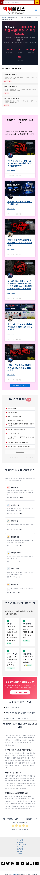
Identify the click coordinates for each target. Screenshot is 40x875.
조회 (37, 2)
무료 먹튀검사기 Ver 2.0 (20, 692)
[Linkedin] (37, 863)
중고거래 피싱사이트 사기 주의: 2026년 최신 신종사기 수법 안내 (19, 326)
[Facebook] (3, 863)
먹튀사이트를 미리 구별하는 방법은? (17, 718)
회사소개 (20, 840)
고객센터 (20, 849)
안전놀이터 (20, 853)
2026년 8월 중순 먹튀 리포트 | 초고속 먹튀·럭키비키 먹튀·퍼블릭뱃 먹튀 (19, 163)
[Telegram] (17, 863)
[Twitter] (8, 863)
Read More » (11, 170)
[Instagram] (13, 863)
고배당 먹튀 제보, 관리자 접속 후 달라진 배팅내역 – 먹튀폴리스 (19, 242)
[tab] (20, 707)
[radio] (13, 826)
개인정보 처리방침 (20, 844)
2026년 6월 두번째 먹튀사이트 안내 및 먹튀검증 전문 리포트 (19, 367)
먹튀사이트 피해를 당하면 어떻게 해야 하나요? (20, 713)
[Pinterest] (27, 863)
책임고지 (20, 847)
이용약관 (20, 842)
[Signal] (32, 863)
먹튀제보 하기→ (20, 452)
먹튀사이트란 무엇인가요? (14, 707)
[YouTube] (22, 863)
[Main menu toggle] (36, 10)
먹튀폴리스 (5, 17)
